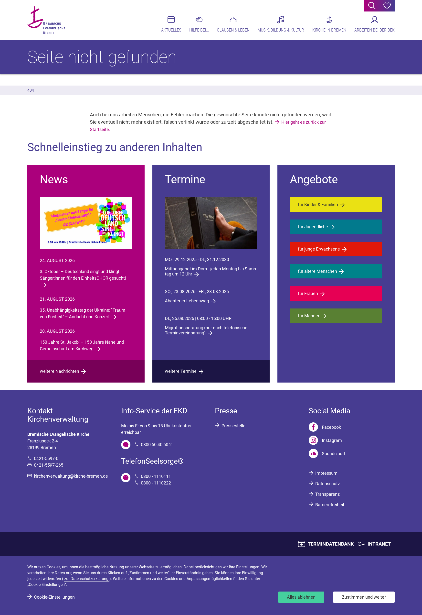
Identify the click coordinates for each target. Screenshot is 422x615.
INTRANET (379, 544)
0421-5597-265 (48, 465)
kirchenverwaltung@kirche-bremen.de (71, 476)
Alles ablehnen (301, 597)
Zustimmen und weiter (364, 597)
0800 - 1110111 (156, 476)
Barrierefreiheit (329, 504)
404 (30, 90)
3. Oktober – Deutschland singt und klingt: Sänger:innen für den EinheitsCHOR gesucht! (83, 275)
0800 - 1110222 (156, 482)
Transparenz (327, 494)
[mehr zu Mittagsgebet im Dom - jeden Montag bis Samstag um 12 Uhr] (211, 223)
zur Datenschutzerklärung (86, 578)
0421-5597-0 (46, 458)
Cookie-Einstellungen (54, 597)
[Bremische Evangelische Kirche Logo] (46, 19)
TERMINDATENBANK (331, 544)
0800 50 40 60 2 (156, 444)
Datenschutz (327, 483)
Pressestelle (233, 425)
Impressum (326, 473)
